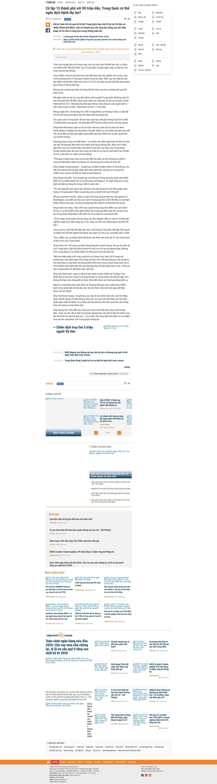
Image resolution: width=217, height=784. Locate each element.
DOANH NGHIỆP (120, 762)
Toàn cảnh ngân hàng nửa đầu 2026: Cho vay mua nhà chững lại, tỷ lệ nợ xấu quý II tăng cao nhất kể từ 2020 (87, 564)
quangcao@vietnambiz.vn (155, 771)
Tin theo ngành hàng (146, 5)
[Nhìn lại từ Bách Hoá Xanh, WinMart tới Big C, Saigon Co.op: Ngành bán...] (95, 404)
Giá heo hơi (109, 747)
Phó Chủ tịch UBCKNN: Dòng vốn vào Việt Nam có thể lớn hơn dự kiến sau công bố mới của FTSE (59, 589)
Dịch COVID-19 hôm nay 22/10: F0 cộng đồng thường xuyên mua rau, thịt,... (117, 418)
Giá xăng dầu (159, 747)
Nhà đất (52, 544)
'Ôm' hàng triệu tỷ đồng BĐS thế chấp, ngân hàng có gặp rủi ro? (121, 717)
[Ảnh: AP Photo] (91, 51)
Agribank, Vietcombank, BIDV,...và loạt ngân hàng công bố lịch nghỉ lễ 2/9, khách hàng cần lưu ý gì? (59, 616)
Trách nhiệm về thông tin (57, 781)
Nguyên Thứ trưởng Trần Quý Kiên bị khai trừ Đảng (110, 489)
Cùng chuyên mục (101, 446)
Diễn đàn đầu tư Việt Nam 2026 (129, 750)
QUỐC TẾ (80, 762)
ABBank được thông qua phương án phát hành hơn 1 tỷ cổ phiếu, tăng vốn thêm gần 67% (159, 694)
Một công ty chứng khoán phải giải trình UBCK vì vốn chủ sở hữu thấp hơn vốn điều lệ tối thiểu (117, 589)
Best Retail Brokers (109, 750)
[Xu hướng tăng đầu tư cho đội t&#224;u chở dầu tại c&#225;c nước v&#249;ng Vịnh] (140, 646)
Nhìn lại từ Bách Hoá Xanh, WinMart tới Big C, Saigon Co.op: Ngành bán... (116, 402)
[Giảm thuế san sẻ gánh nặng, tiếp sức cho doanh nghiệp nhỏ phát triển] (111, 464)
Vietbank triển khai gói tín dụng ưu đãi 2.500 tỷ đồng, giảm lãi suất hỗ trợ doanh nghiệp (88, 616)
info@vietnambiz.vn (61, 779)
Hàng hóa (53, 523)
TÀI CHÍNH (88, 762)
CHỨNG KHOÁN (108, 762)
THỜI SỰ (55, 762)
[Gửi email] (129, 19)
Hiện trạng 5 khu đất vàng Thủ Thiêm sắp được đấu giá (74, 541)
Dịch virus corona (63, 432)
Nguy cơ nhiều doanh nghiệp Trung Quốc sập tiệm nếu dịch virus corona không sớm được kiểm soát (95, 40)
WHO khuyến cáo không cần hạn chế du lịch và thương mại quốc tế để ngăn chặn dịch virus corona (96, 353)
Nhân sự (90, 2)
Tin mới (55, 514)
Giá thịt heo (79, 750)
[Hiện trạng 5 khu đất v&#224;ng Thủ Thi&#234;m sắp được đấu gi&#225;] (102, 668)
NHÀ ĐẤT (97, 762)
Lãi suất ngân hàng (145, 747)
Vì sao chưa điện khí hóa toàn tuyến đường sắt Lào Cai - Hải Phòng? (80, 530)
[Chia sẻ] (48, 30)
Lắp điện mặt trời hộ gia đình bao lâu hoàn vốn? (71, 519)
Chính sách (70, 2)
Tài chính (49, 623)
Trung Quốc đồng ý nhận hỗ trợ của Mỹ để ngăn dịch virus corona (94, 360)
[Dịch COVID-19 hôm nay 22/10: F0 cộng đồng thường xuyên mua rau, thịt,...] (95, 420)
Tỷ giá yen (89, 747)
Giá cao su (96, 750)
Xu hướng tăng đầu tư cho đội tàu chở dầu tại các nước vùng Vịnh (159, 644)
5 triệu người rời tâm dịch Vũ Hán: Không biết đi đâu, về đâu (86, 36)
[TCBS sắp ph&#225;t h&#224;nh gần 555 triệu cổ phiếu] (88, 579)
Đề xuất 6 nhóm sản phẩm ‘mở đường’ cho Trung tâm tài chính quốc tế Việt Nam (110, 501)
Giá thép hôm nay (55, 750)
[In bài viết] (126, 19)
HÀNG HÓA (71, 762)
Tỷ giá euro (99, 747)
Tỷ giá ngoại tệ (69, 747)
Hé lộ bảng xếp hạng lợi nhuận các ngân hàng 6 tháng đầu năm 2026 (90, 720)
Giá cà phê (119, 747)
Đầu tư (81, 2)
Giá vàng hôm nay (55, 747)
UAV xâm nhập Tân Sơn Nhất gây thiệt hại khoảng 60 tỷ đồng (110, 494)
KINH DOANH (132, 762)
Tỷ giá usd (80, 747)
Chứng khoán (54, 555)
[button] (96, 433)
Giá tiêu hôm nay (131, 747)
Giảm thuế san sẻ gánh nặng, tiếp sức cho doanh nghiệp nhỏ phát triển (109, 475)
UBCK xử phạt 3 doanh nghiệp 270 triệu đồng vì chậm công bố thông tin (82, 552)
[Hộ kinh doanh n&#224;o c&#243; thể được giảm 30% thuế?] (102, 646)
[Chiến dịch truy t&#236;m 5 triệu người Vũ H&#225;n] (114, 336)
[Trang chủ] (48, 25)
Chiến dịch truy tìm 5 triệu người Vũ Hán (74, 329)
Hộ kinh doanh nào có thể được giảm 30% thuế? (120, 644)
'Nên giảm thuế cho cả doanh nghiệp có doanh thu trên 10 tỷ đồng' (110, 483)
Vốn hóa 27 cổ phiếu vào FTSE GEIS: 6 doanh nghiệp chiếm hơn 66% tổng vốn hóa (117, 614)
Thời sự (51, 2)
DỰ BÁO (62, 762)
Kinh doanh (109, 408)
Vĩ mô (60, 2)
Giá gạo (88, 750)
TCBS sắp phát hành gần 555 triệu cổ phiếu (87, 584)
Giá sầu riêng (68, 750)
